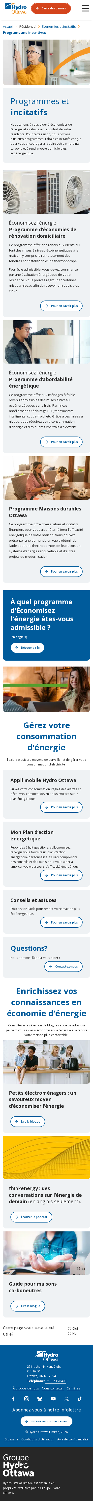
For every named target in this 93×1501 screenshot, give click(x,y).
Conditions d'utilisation (37, 1439)
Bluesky (40, 1399)
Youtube (53, 1399)
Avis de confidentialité (73, 1439)
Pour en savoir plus (64, 306)
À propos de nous (26, 1388)
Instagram (26, 1399)
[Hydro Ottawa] (15, 8)
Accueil (8, 26)
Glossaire (11, 1439)
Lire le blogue (30, 1121)
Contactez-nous (66, 966)
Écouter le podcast (34, 1217)
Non (75, 1333)
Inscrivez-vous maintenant (49, 1421)
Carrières (73, 1388)
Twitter (66, 1399)
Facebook (13, 1399)
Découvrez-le (30, 647)
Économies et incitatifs (59, 26)
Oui (75, 1328)
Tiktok (80, 1399)
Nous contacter (53, 1388)
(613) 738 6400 (55, 1381)
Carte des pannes (54, 8)
